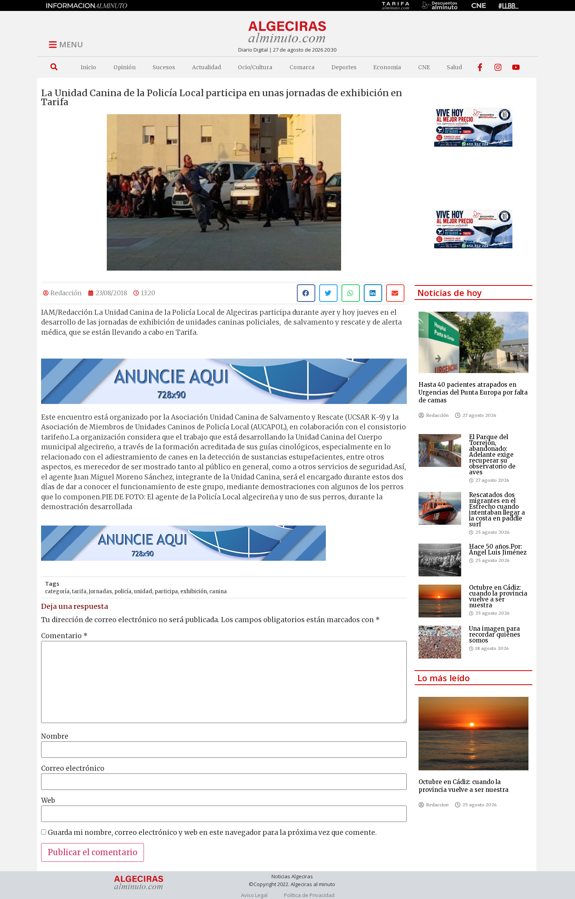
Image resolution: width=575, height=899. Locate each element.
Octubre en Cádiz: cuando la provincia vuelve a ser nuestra (498, 596)
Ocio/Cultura (255, 67)
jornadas (100, 591)
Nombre (54, 736)
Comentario (64, 636)
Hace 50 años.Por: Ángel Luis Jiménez (497, 549)
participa (166, 591)
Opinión (124, 67)
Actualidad (206, 67)
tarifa (79, 591)
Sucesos (164, 67)
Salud (454, 67)
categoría (57, 591)
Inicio (88, 67)
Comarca (301, 67)
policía (122, 591)
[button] (53, 67)
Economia (387, 67)
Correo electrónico (72, 768)
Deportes (343, 67)
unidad (143, 591)
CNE (424, 67)
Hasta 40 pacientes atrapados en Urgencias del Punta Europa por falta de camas (473, 392)
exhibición (193, 591)
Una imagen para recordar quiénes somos (494, 634)
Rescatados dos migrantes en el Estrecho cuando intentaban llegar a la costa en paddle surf (497, 509)
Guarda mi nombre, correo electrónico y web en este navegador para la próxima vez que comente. (212, 832)
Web (48, 800)
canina (218, 591)
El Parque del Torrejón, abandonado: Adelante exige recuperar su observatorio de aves (492, 454)
